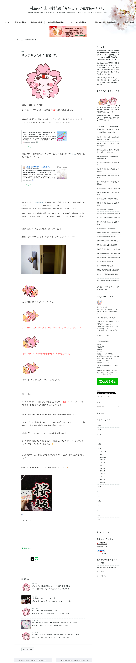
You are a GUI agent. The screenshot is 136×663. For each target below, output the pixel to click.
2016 (99, 505)
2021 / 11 (103, 454)
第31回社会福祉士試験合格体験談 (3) (108, 217)
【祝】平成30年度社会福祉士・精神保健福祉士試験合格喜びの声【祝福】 (55, 622)
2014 (99, 515)
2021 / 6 (102, 468)
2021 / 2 (102, 479)
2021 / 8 (102, 462)
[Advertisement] (35, 534)
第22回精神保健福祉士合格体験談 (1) (108, 213)
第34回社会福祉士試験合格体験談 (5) (108, 188)
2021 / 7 (102, 465)
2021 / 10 (103, 457)
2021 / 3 (102, 476)
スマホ (72, 154)
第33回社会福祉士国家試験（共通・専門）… (33, 660)
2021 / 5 (102, 471)
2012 (99, 524)
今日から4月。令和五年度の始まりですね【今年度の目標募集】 (51, 586)
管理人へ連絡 (129, 22)
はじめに (8, 22)
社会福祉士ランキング (103, 546)
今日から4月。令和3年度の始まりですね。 (45, 610)
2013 (99, 520)
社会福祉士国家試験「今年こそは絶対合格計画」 (68, 8)
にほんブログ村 (101, 553)
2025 (99, 430)
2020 (99, 487)
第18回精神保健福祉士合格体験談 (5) (108, 249)
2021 (99, 449)
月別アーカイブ (103, 420)
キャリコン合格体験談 (78, 22)
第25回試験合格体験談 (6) (105, 266)
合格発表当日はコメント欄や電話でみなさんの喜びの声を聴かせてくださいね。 (57, 634)
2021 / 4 (102, 474)
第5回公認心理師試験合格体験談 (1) (108, 270)
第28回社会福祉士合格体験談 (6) (107, 245)
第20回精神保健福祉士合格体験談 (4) (108, 232)
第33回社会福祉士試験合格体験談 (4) (108, 199)
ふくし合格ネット (102, 576)
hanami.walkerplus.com (28, 147)
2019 (99, 491)
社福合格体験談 (20, 22)
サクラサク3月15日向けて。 (40, 55)
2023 (99, 439)
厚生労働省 (39, 202)
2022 (99, 444)
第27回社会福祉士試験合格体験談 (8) (108, 257)
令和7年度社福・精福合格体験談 (106, 22)
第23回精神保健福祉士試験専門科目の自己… (74, 660)
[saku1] (43, 102)
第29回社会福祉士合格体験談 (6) (107, 236)
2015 (99, 510)
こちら (105, 335)
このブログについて (103, 396)
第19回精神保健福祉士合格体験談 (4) (108, 241)
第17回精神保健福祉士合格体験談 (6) (108, 253)
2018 (99, 496)
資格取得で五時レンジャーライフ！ (108, 567)
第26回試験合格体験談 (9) (105, 261)
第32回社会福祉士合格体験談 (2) (107, 209)
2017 (99, 501)
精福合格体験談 (36, 22)
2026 (99, 425)
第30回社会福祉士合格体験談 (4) (107, 228)
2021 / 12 (103, 451)
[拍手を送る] (22, 515)
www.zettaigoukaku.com (28, 185)
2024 (99, 434)
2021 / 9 (102, 460)
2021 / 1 (102, 482)
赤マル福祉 (100, 571)
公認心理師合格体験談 (56, 22)
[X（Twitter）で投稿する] (32, 559)
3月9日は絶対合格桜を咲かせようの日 (43, 598)
